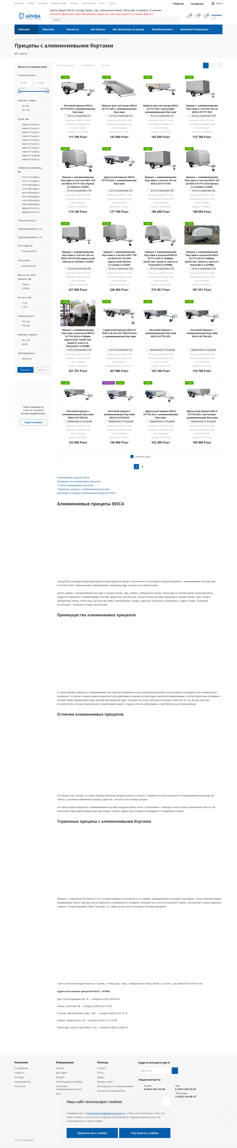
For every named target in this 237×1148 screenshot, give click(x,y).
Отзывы (19, 1077)
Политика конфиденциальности (69, 1088)
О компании (21, 1068)
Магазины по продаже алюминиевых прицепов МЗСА (86, 493)
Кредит (60, 1077)
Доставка (61, 1072)
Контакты (20, 1086)
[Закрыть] (166, 1101)
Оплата (60, 1068)
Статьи (101, 1068)
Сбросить (42, 369)
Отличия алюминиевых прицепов (75, 485)
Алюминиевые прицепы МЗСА (73, 477)
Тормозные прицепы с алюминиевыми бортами (83, 489)
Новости (20, 1072)
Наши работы (23, 1081)
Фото (100, 1072)
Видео (101, 1077)
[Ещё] (217, 29)
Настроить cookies (144, 1133)
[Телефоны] (206, 3)
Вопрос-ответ (105, 1081)
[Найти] (176, 19)
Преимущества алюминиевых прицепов (78, 481)
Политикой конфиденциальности (105, 1113)
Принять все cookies (92, 1133)
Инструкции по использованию (115, 1086)
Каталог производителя (111, 1090)
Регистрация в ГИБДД (69, 1081)
